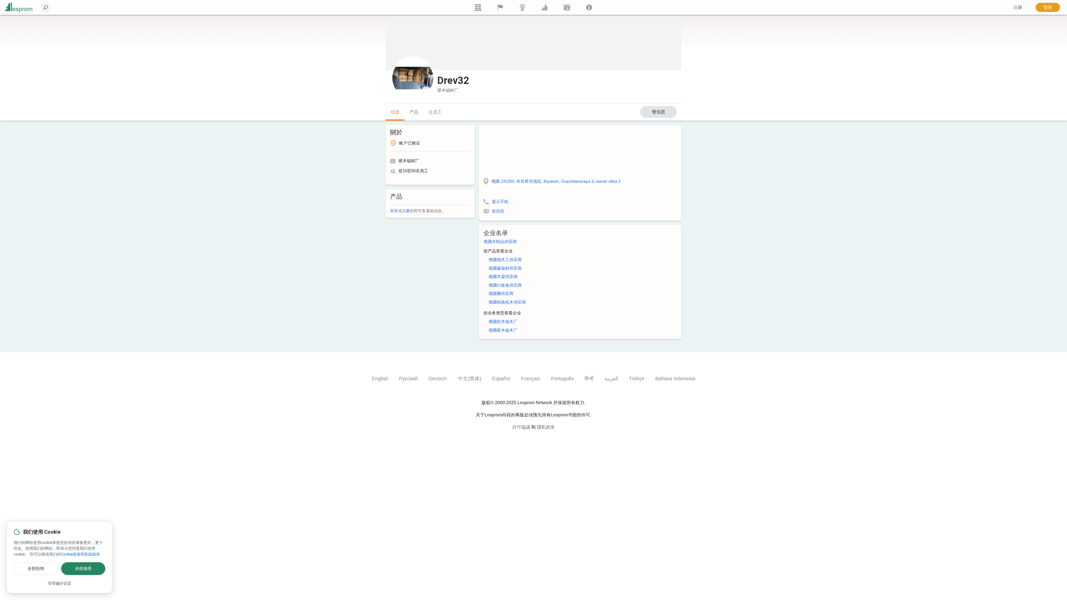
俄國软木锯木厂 (503, 321)
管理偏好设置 (59, 583)
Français (530, 378)
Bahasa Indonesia (675, 378)
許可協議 (521, 427)
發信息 (658, 111)
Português (562, 378)
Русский (408, 378)
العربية (611, 378)
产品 (414, 112)
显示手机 (500, 201)
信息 (395, 112)
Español (501, 378)
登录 (1047, 7)
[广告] (567, 7)
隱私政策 (546, 427)
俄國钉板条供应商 (505, 285)
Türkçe (636, 378)
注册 (406, 211)
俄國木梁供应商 (503, 276)
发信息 (498, 211)
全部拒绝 (36, 568)
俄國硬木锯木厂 (503, 330)
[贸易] (478, 7)
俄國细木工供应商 (505, 259)
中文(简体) (469, 378)
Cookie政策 (71, 554)
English (380, 378)
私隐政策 (92, 554)
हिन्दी (589, 378)
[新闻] (522, 7)
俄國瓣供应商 (500, 293)
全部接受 (83, 568)
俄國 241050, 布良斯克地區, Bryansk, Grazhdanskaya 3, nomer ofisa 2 (555, 181)
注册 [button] (1017, 7)
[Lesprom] (589, 7)
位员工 (435, 112)
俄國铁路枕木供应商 (507, 302)
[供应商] (500, 7)
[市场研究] (544, 7)
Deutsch (437, 378)
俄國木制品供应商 (500, 241)
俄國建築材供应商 (505, 268)
